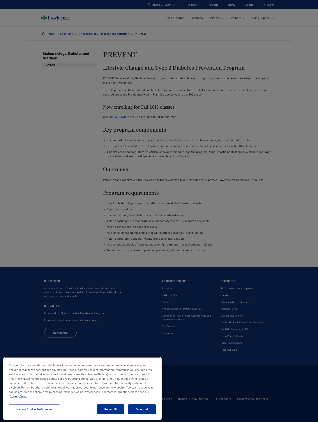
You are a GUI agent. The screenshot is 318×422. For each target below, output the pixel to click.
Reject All (110, 409)
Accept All (142, 409)
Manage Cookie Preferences (34, 409)
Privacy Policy (18, 396)
